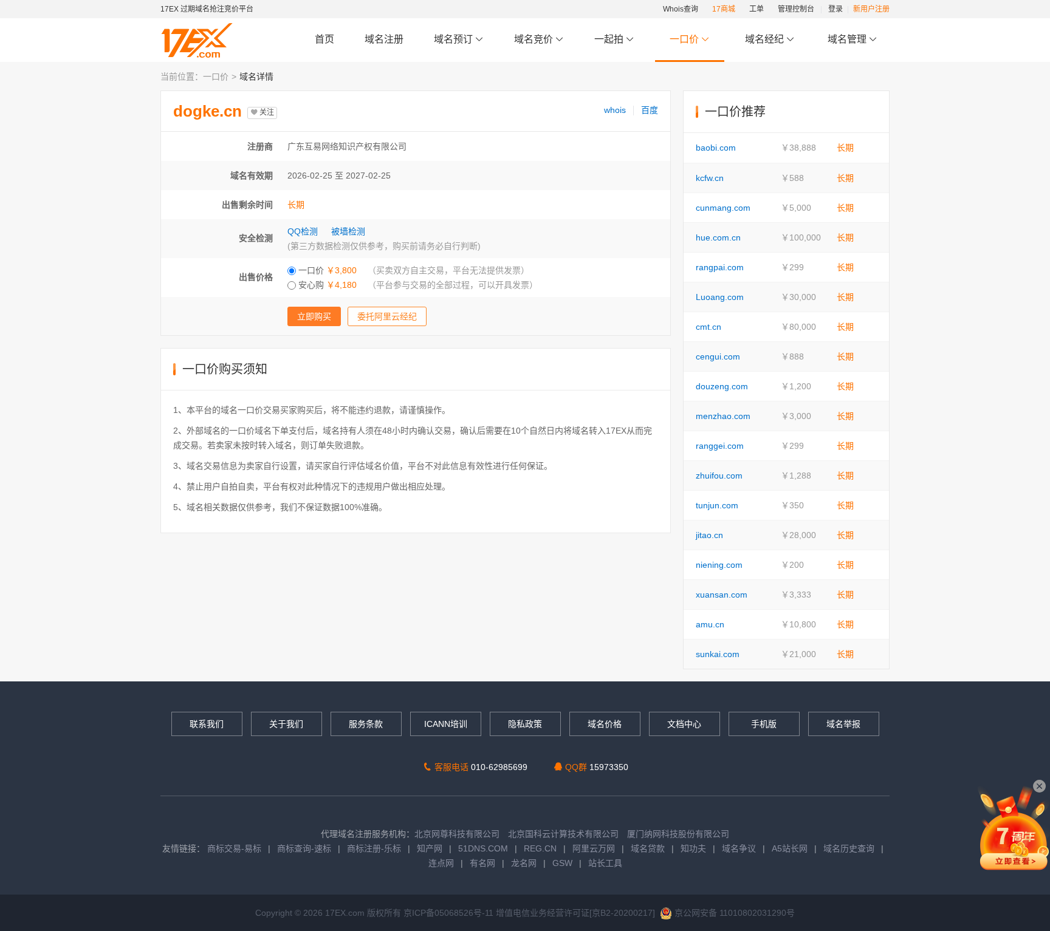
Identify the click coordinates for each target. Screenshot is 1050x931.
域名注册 (384, 39)
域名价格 (605, 724)
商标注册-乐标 (374, 848)
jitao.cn (709, 535)
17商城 (723, 9)
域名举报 (843, 724)
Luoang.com (720, 297)
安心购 (326, 285)
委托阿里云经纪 (387, 316)
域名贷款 (648, 848)
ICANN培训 (445, 724)
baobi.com (716, 147)
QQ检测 (302, 231)
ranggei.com (720, 446)
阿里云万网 (593, 848)
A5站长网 (790, 848)
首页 (324, 39)
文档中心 (684, 724)
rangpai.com (720, 267)
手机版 (764, 724)
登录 (835, 9)
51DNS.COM (483, 848)
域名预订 (454, 39)
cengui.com (718, 356)
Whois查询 (680, 9)
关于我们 (286, 724)
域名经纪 (764, 39)
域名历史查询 (848, 848)
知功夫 (693, 848)
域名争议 (740, 848)
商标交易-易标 (234, 848)
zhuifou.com (719, 475)
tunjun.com (717, 505)
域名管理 (848, 39)
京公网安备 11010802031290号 (733, 913)
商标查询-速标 (305, 848)
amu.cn (710, 624)
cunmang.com (723, 208)
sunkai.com (717, 654)
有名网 (482, 863)
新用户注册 (871, 9)
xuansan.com (721, 594)
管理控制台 (796, 9)
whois (615, 110)
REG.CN (540, 848)
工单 (756, 9)
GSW (562, 863)
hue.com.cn (718, 237)
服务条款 (366, 724)
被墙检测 (348, 231)
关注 (266, 112)
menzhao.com (723, 416)
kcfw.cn (710, 178)
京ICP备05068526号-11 (449, 913)
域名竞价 (534, 39)
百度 (649, 110)
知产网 (429, 848)
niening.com (719, 565)
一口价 (684, 39)
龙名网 (524, 863)
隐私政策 (525, 724)
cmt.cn (708, 327)
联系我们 (207, 724)
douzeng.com (722, 386)
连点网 (441, 863)
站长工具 (605, 863)
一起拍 (610, 39)
